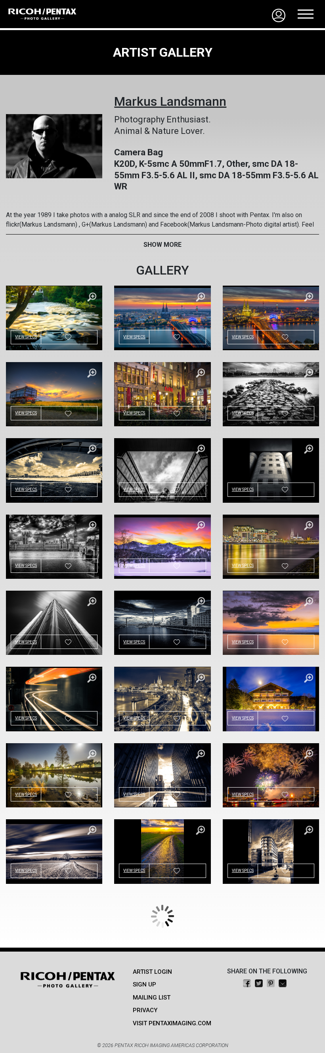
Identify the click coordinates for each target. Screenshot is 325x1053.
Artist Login (152, 971)
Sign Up (144, 984)
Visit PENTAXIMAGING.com (172, 1023)
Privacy (145, 1010)
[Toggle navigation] (305, 14)
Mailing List (151, 997)
